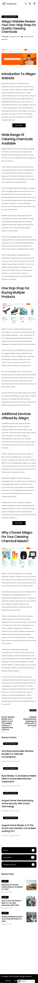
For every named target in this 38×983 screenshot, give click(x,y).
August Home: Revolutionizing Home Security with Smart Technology (17, 803)
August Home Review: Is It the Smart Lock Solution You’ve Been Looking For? (19, 828)
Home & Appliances (10, 17)
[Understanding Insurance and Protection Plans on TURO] (31, 917)
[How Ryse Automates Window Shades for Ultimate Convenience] (19, 744)
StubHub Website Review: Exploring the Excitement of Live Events (29, 722)
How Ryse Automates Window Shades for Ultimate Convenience (18, 753)
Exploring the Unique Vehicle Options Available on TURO (12, 886)
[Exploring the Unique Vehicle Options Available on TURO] (31, 885)
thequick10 (5, 36)
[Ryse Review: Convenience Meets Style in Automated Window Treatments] (19, 769)
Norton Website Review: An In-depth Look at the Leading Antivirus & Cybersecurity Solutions (8, 724)
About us (8, 981)
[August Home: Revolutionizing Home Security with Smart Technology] (19, 793)
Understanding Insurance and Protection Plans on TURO (12, 918)
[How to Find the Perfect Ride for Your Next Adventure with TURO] (31, 901)
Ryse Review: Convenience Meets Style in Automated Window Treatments (19, 778)
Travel (5, 881)
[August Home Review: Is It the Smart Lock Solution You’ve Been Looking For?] (19, 818)
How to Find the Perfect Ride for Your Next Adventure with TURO (11, 902)
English (23, 981)
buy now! (19, 125)
